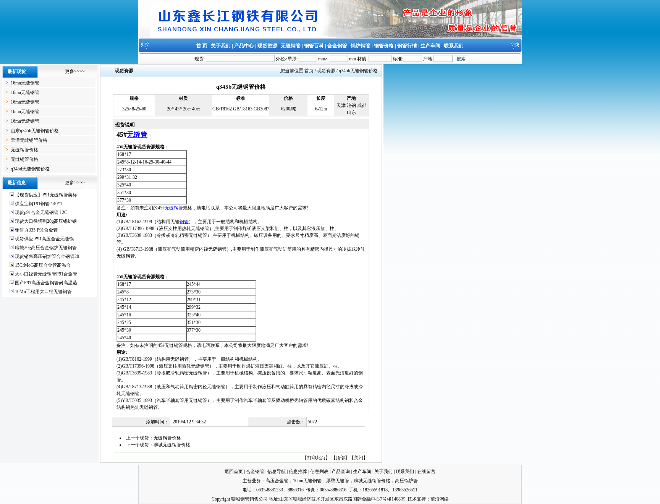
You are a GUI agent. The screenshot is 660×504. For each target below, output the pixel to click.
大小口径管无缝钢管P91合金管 (46, 274)
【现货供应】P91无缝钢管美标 (46, 195)
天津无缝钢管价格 (29, 140)
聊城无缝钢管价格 (172, 444)
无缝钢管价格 (24, 149)
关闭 (358, 457)
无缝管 (137, 134)
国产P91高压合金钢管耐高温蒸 (46, 282)
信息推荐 (298, 471)
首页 (309, 70)
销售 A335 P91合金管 (36, 230)
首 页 (201, 46)
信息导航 (276, 471)
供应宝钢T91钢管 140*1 (38, 203)
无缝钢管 (291, 46)
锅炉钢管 (360, 46)
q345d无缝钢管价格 (30, 169)
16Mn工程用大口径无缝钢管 (43, 291)
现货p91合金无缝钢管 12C (41, 212)
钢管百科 (314, 46)
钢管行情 (407, 46)
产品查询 (341, 471)
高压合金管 (276, 480)
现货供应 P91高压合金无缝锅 (44, 238)
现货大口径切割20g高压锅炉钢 (46, 221)
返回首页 (234, 471)
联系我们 (454, 46)
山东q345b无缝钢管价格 (35, 130)
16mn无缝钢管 (25, 83)
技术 (412, 499)
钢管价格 (384, 46)
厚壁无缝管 (337, 480)
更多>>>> (75, 71)
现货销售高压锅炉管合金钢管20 (47, 256)
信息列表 (319, 471)
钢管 (184, 221)
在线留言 (426, 471)
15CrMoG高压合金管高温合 (43, 265)
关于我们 (221, 46)
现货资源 (267, 46)
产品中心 (244, 46)
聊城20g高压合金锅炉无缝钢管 (46, 247)
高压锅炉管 (406, 480)
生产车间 (430, 46)
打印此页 (316, 457)
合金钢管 (337, 46)
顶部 (340, 457)
